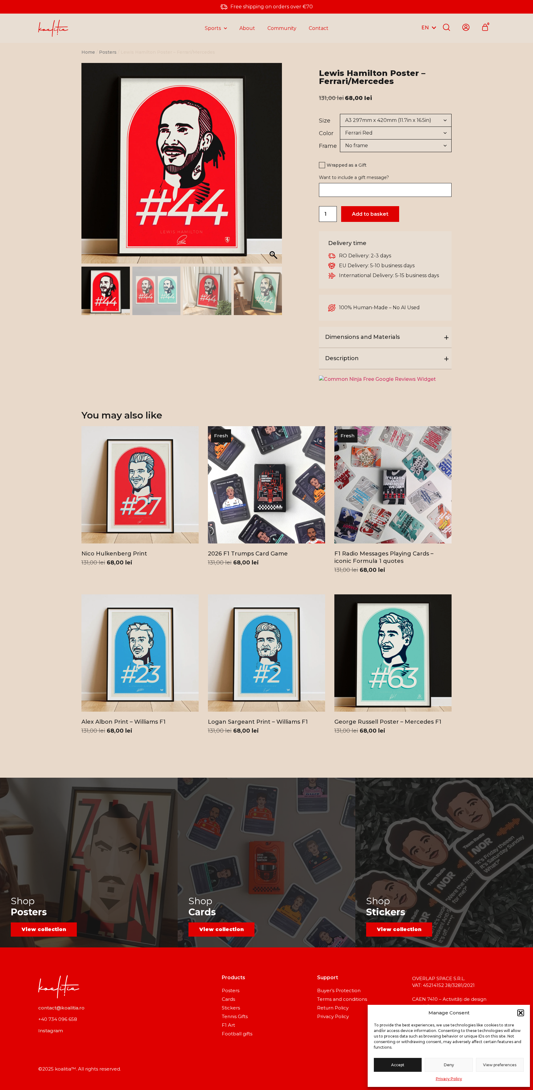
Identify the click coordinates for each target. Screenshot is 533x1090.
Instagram (50, 1031)
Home (88, 52)
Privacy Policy (449, 1078)
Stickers (231, 1008)
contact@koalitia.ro (61, 1008)
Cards (228, 999)
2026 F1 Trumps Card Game (248, 553)
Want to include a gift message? (354, 177)
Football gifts (237, 1034)
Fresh (221, 436)
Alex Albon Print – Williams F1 (123, 721)
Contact (318, 28)
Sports (213, 28)
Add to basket (370, 214)
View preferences (499, 1065)
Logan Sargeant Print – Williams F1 (258, 721)
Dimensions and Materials (362, 337)
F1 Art (228, 1025)
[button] (521, 1013)
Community (281, 28)
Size (324, 120)
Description (342, 358)
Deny (449, 1065)
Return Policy (333, 1008)
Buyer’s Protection (339, 990)
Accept (397, 1065)
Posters (108, 52)
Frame (328, 146)
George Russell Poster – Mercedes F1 (387, 721)
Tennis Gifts (235, 1016)
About (247, 28)
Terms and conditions (342, 999)
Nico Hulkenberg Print (114, 553)
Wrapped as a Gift (346, 165)
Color (326, 133)
